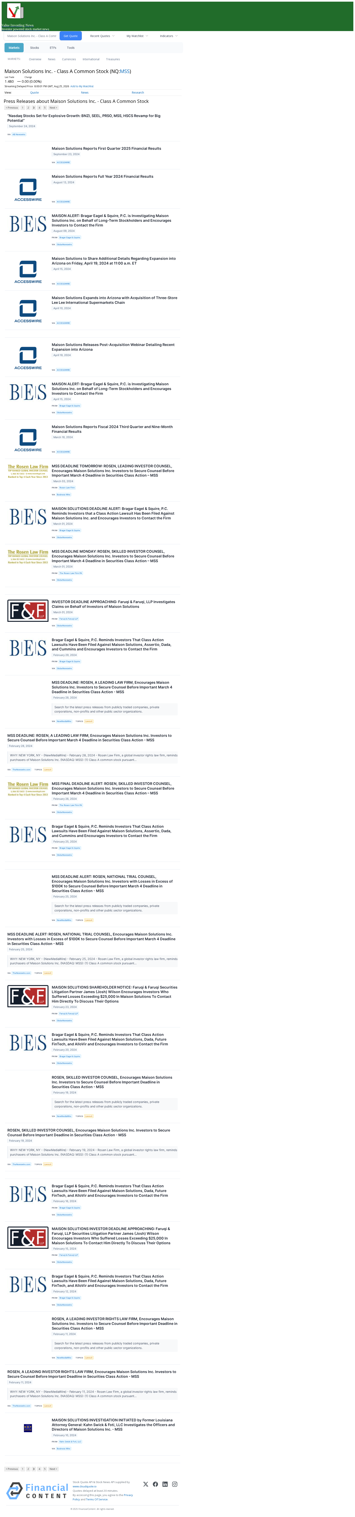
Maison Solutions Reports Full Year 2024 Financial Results (102, 176)
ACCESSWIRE (63, 162)
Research (138, 92)
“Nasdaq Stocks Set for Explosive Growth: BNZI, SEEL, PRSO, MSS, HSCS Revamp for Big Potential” (83, 118)
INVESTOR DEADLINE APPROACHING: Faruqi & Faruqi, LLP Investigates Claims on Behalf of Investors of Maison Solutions (113, 604)
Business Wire (63, 494)
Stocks (34, 48)
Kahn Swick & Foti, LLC (70, 1441)
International (91, 59)
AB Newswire (19, 134)
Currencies (69, 59)
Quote (34, 92)
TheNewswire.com (21, 769)
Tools (71, 48)
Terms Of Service (97, 1499)
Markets (14, 48)
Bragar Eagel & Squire (70, 237)
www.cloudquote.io (85, 1486)
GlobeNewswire (64, 244)
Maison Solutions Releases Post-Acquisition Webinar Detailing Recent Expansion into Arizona (113, 347)
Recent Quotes (100, 36)
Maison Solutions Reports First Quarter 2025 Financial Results (106, 148)
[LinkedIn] (165, 1491)
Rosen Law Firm (67, 487)
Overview (35, 59)
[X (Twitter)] (146, 1491)
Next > (53, 107)
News (51, 59)
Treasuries (113, 59)
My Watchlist (135, 36)
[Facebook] (155, 1491)
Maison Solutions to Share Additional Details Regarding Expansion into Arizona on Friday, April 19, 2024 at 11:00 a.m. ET (114, 260)
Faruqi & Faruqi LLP (69, 619)
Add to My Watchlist (81, 86)
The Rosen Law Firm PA (71, 573)
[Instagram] (175, 1491)
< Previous (12, 107)
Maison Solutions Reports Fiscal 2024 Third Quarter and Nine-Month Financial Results (112, 429)
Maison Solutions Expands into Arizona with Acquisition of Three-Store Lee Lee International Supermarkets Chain (114, 300)
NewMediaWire (64, 721)
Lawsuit (88, 721)
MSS (125, 71)
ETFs (53, 48)
